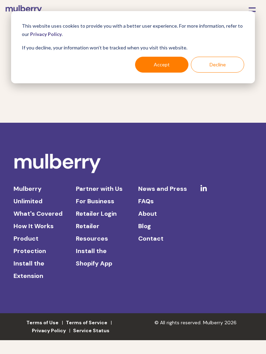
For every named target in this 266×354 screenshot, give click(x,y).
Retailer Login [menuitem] (96, 213)
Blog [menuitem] (144, 226)
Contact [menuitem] (150, 238)
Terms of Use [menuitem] (42, 322)
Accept (162, 64)
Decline (218, 64)
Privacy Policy (46, 34)
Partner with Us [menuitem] (99, 189)
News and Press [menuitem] (162, 189)
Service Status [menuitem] (91, 330)
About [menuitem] (147, 213)
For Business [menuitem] (95, 201)
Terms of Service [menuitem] (86, 322)
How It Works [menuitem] (34, 226)
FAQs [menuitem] (146, 201)
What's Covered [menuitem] (38, 213)
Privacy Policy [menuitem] (49, 330)
